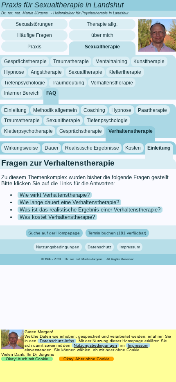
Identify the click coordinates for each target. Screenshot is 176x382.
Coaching (94, 110)
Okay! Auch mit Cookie (27, 359)
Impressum (130, 247)
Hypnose (14, 72)
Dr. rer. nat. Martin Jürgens (83, 259)
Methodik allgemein (55, 110)
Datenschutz (99, 247)
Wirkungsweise (21, 148)
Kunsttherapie (149, 61)
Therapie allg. (102, 24)
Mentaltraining (111, 61)
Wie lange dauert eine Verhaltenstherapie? (69, 202)
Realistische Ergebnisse (92, 148)
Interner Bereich (22, 93)
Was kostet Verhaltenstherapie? (57, 217)
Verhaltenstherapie (112, 82)
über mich (102, 35)
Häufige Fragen (34, 35)
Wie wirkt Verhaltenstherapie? (55, 195)
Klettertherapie (124, 72)
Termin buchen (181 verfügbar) (117, 233)
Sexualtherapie (102, 47)
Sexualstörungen (35, 24)
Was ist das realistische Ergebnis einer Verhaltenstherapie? (90, 210)
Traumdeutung (68, 82)
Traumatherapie (71, 61)
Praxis (34, 47)
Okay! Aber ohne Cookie (86, 359)
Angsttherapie (46, 72)
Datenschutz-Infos (57, 341)
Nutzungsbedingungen (57, 247)
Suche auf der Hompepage (54, 233)
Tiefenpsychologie (24, 82)
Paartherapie (152, 110)
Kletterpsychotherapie (28, 131)
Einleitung (15, 110)
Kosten (133, 148)
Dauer (52, 148)
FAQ (51, 93)
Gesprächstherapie (25, 61)
